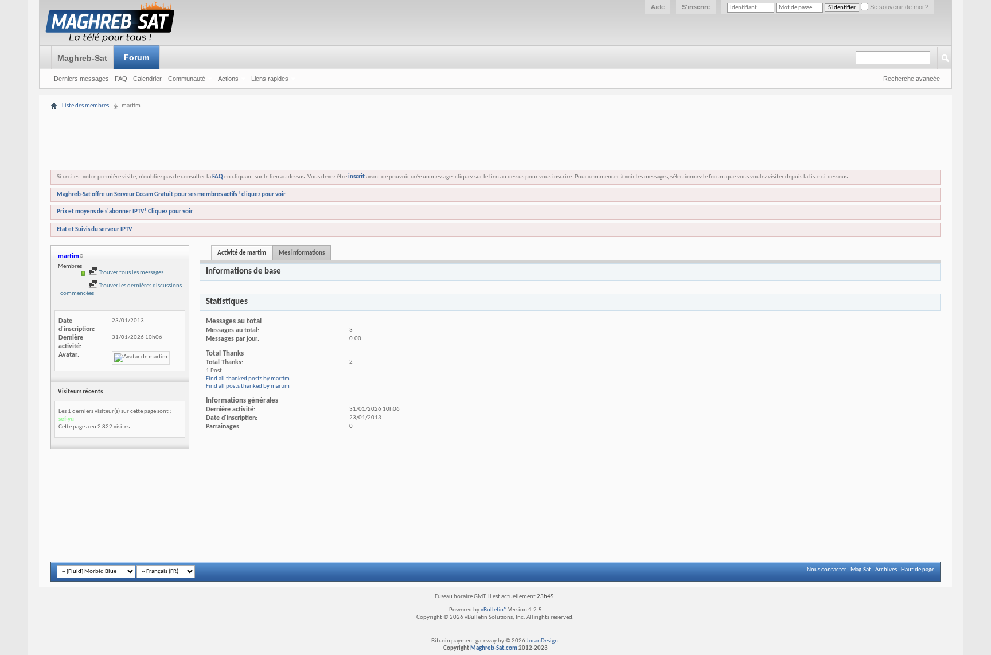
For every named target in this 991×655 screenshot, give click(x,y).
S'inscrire (696, 6)
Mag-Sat (860, 570)
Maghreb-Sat (82, 58)
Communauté (186, 78)
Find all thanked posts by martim (248, 379)
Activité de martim (241, 253)
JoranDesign (542, 641)
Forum (136, 57)
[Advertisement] (495, 104)
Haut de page (917, 570)
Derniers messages (81, 78)
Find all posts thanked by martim (248, 386)
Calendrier (147, 78)
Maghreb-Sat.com (493, 648)
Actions (228, 78)
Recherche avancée (911, 78)
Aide (658, 6)
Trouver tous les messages (130, 273)
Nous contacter (826, 570)
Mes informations (302, 253)
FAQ (121, 78)
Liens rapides (269, 78)
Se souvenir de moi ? (898, 6)
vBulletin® (494, 610)
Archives (886, 570)
